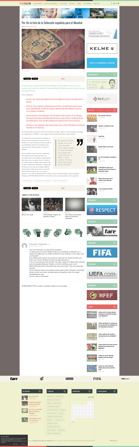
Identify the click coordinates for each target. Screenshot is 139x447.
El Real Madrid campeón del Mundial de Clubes (35, 403)
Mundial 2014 (59, 420)
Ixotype (29, 441)
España (62, 410)
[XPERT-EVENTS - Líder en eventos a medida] (102, 67)
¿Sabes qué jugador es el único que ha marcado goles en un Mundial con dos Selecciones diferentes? (107, 325)
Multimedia (87, 3)
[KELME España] (102, 53)
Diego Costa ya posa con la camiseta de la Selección (105, 179)
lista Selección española (42, 181)
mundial (50, 420)
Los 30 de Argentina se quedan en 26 (107, 158)
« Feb (73, 422)
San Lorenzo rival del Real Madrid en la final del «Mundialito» (73, 216)
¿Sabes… (79, 3)
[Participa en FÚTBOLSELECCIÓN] (102, 89)
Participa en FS (90, 441)
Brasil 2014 (57, 403)
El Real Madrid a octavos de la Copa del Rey (35, 419)
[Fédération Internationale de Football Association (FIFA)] (102, 257)
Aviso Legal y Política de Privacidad (65, 441)
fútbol (61, 413)
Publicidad (81, 441)
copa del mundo (52, 410)
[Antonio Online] (26, 237)
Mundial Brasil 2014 (53, 427)
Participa (96, 3)
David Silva (101, 136)
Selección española (50, 3)
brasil (49, 403)
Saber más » (16, 444)
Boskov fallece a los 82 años (105, 147)
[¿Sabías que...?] (68, 237)
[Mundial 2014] (78, 237)
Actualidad (63, 3)
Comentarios (99, 110)
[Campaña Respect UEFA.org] (102, 214)
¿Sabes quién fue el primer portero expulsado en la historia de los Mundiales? (107, 346)
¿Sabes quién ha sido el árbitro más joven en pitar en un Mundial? (107, 335)
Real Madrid (38, 3)
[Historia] (57, 237)
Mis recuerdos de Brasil (104, 115)
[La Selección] (37, 237)
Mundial (25, 26)
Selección (61, 430)
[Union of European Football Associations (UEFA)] (102, 278)
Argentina (59, 396)
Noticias (32, 26)
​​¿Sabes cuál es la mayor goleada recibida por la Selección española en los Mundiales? (107, 314)
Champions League (53, 406)
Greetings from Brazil (54, 416)
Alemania (50, 396)
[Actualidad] (47, 237)
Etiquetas (107, 110)
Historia (72, 3)
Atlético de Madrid (53, 400)
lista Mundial (27, 181)
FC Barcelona (51, 413)
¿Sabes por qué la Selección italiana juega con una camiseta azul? (106, 368)
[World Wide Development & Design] (102, 103)
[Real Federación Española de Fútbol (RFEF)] (102, 300)
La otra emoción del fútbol (105, 189)
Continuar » (24, 444)
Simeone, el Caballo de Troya (105, 126)
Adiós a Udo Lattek (27, 215)
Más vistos (91, 110)
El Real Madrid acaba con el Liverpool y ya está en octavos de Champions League (107, 169)
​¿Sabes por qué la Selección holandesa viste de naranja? (105, 356)
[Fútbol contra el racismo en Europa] (102, 236)
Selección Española (60, 181)
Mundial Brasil (52, 423)
